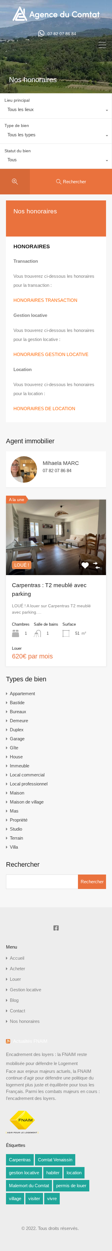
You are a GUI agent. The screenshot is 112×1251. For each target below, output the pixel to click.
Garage (17, 738)
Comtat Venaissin (55, 1159)
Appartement (22, 693)
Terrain (16, 838)
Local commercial (27, 774)
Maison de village (27, 801)
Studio (16, 828)
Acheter (17, 968)
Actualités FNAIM (30, 1041)
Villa (14, 847)
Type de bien (16, 125)
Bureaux (18, 711)
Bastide (17, 702)
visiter (34, 1198)
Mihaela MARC (61, 463)
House (16, 756)
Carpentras (20, 1159)
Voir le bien (56, 559)
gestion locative (24, 1172)
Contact (17, 1010)
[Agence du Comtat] (56, 20)
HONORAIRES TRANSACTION (45, 300)
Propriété (18, 819)
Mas (14, 810)
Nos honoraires (25, 1021)
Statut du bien (17, 150)
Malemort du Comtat (29, 1185)
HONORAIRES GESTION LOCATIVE (50, 354)
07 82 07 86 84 (61, 33)
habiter (52, 1172)
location (74, 1172)
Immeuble (19, 765)
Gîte (14, 747)
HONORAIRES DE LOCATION (44, 408)
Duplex (17, 729)
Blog (14, 1000)
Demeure (19, 720)
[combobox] (56, 111)
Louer (15, 979)
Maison (17, 792)
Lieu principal (17, 100)
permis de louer (71, 1185)
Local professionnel (28, 783)
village (15, 1198)
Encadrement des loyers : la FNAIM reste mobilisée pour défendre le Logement (46, 1059)
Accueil (17, 958)
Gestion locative (25, 989)
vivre (52, 1198)
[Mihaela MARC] (24, 479)
